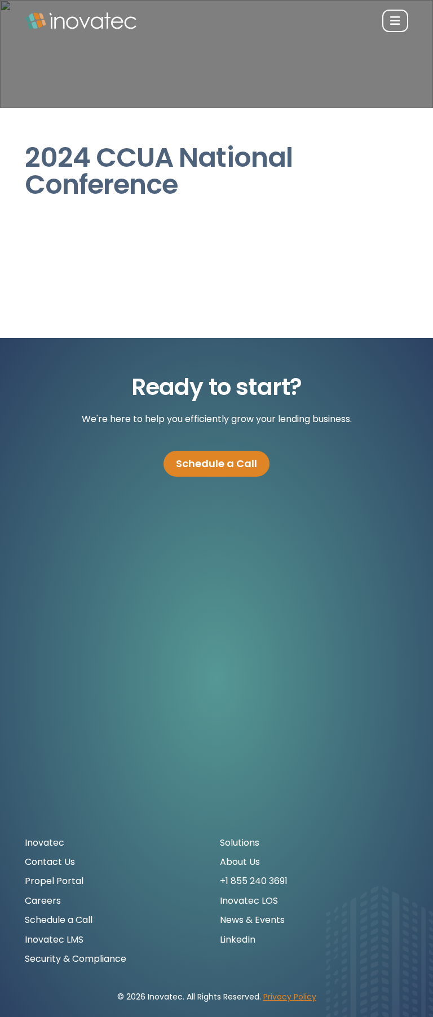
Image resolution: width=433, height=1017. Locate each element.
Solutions (239, 842)
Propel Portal (54, 880)
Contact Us (50, 861)
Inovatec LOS (249, 900)
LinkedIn (237, 939)
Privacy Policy (289, 996)
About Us (240, 861)
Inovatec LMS (54, 939)
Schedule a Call (216, 463)
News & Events (252, 919)
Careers (43, 900)
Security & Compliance (75, 958)
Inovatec (44, 842)
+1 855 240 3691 (254, 880)
